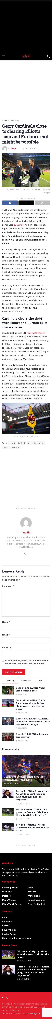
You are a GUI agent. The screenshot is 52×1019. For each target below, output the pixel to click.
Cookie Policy (9, 934)
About (5, 917)
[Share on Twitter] (26, 202)
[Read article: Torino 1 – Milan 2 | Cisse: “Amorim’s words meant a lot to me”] (8, 827)
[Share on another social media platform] (42, 202)
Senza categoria (36, 900)
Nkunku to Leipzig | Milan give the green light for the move (23, 778)
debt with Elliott (36, 332)
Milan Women (9, 900)
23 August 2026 (23, 819)
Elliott (12, 443)
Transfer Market (36, 904)
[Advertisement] (26, 26)
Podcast (31, 891)
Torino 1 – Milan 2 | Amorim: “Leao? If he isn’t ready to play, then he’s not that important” (32, 795)
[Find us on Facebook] (2, 997)
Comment (8, 586)
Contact (6, 925)
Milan (6, 447)
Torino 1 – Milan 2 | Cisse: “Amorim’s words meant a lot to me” (32, 827)
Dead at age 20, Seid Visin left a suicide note (30, 689)
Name (6, 622)
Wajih (13, 148)
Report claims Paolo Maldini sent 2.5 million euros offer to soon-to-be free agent (33, 721)
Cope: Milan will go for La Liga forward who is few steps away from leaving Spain (30, 704)
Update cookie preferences (16, 938)
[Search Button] (48, 56)
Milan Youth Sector (12, 904)
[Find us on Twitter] (6, 997)
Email (6, 634)
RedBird (16, 447)
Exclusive (7, 891)
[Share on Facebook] (10, 202)
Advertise (7, 921)
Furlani (21, 443)
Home (4, 120)
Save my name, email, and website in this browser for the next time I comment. (26, 662)
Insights (6, 895)
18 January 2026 (28, 148)
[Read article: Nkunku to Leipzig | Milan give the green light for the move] (26, 772)
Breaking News (10, 887)
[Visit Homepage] (26, 56)
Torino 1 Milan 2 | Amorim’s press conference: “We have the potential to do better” (32, 812)
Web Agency (35, 1013)
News (30, 887)
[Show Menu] (3, 56)
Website (6, 647)
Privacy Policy (9, 929)
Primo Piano (14, 120)
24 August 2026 (12, 784)
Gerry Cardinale (35, 443)
